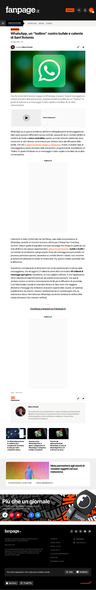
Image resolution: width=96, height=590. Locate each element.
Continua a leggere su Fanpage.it (48, 308)
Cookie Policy (55, 550)
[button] (83, 47)
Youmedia (53, 539)
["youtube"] (18, 515)
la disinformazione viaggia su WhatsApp (42, 144)
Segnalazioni (55, 542)
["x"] (24, 515)
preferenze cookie (57, 561)
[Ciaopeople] (85, 584)
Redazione (54, 557)
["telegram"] (38, 515)
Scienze (49, 23)
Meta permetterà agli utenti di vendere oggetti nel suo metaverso (67, 468)
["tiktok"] (5, 515)
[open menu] (3, 23)
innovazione (14, 23)
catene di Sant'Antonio (58, 249)
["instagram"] (11, 515)
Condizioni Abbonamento (59, 554)
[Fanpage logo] (19, 10)
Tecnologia (32, 23)
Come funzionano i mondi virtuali (19, 483)
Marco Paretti (27, 47)
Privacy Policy (55, 546)
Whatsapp (19, 392)
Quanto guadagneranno (44, 483)
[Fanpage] (13, 531)
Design (41, 23)
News (12, 392)
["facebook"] (31, 515)
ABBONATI (70, 10)
